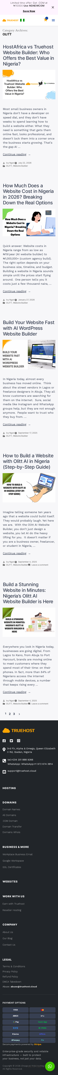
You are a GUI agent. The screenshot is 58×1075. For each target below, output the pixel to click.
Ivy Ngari (10, 163)
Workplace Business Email (18, 854)
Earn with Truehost (13, 903)
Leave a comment (40, 565)
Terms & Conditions (14, 966)
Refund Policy (10, 976)
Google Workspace (13, 860)
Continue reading (17, 154)
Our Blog (7, 938)
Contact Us (9, 944)
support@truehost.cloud (22, 770)
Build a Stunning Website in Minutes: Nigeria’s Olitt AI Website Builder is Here (28, 592)
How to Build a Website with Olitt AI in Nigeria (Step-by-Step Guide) (28, 461)
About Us (8, 932)
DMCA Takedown (12, 981)
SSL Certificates (12, 867)
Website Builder (20, 166)
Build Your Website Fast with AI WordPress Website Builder (28, 327)
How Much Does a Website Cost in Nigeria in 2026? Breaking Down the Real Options (28, 194)
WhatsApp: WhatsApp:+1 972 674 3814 (30, 764)
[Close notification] (53, 7)
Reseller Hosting (12, 910)
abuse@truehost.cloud (24, 986)
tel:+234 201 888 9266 (20, 759)
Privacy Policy (10, 971)
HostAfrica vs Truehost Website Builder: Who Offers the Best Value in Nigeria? (28, 55)
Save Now (29, 11)
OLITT (9, 166)
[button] (22, 20)
